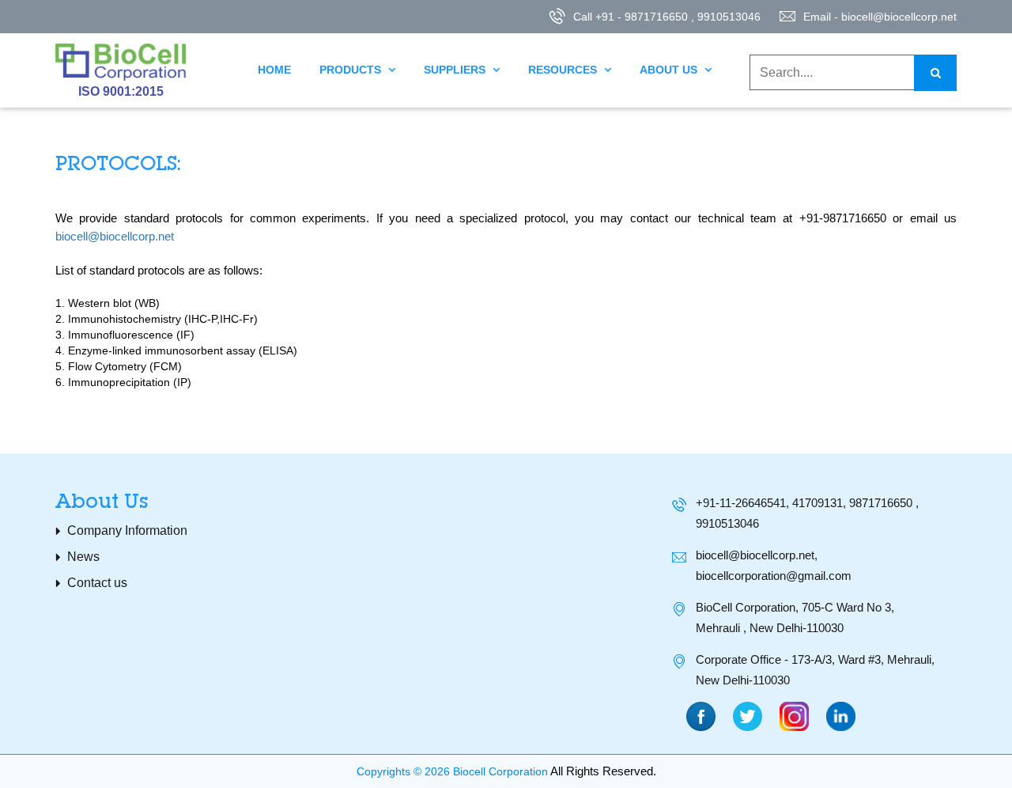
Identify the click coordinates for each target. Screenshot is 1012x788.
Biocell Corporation (500, 771)
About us (676, 69)
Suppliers (462, 69)
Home (274, 69)
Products (357, 69)
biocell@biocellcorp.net (114, 236)
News (83, 556)
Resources (569, 69)
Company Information (127, 530)
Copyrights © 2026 (403, 771)
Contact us (97, 582)
